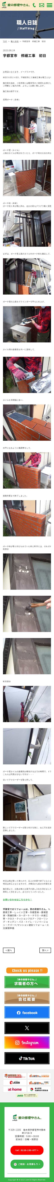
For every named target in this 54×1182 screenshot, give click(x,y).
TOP (5, 41)
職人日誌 (15, 41)
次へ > (45, 950)
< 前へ (9, 950)
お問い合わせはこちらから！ (17, 899)
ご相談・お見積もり (28, 1164)
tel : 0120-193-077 (27, 1150)
